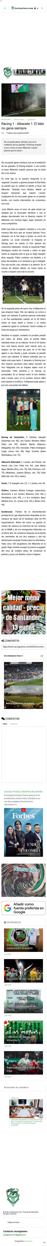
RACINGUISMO (6, 119)
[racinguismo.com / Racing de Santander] (22, 9)
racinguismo (31, 119)
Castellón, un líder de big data (23, 978)
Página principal (13, 1222)
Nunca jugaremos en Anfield (20, 703)
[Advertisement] (23, 39)
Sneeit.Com (28, 1241)
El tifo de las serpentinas (18, 680)
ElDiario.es (15, 1098)
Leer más (7, 954)
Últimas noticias (19, 119)
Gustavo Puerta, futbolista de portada (23, 791)
